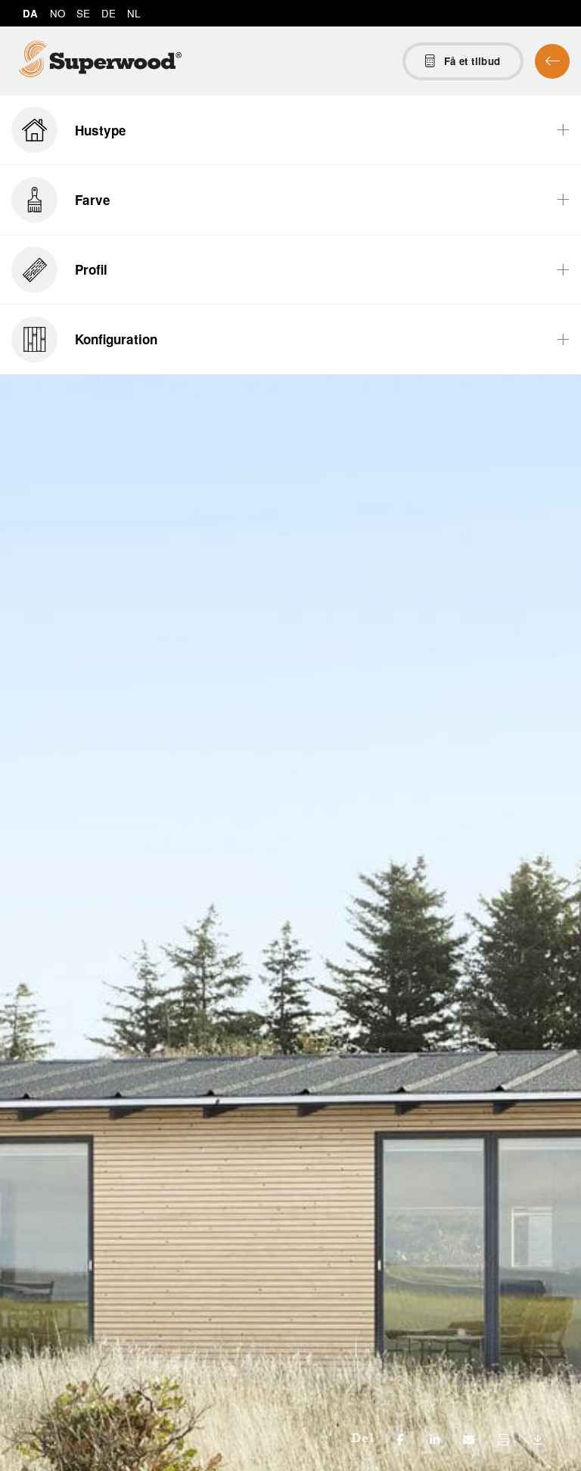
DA (30, 13)
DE (108, 13)
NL (133, 13)
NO (57, 13)
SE (83, 13)
